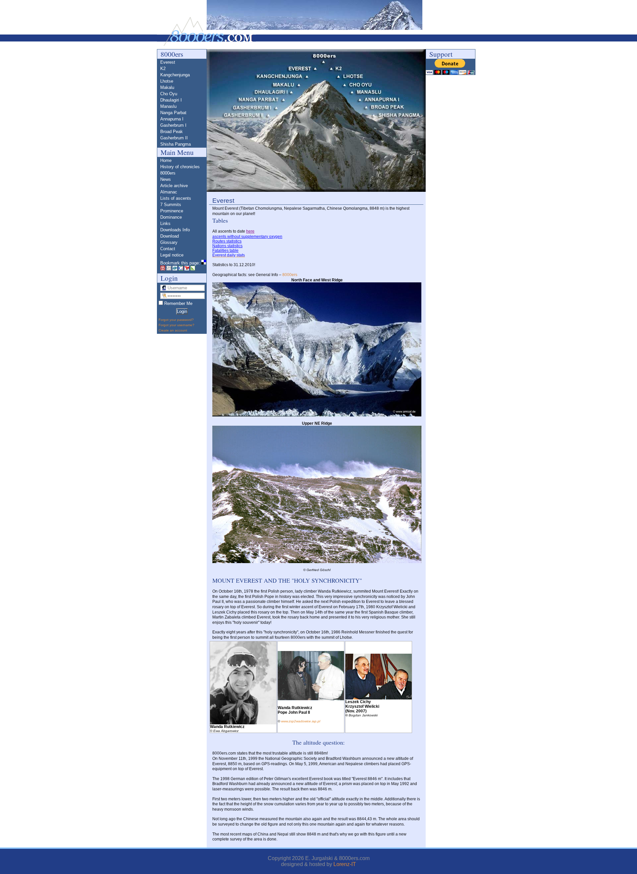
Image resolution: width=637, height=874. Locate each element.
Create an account (173, 330)
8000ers (289, 274)
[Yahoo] (186, 268)
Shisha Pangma (175, 144)
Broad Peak (171, 131)
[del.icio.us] (203, 262)
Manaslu (168, 106)
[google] (180, 268)
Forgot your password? (176, 320)
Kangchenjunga (175, 74)
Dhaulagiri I (171, 100)
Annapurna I (171, 118)
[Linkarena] (192, 268)
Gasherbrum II (174, 137)
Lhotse (166, 81)
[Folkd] (175, 268)
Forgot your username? (176, 325)
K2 (163, 68)
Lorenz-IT (344, 864)
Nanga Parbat (173, 112)
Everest (167, 62)
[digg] (169, 268)
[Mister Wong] (162, 268)
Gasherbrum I (173, 125)
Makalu (167, 87)
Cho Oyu (168, 93)
